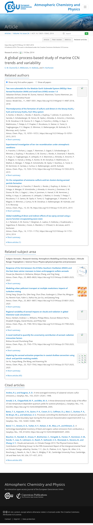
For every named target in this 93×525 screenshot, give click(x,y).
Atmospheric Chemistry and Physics (57, 6)
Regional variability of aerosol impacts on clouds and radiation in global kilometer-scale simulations (37, 313)
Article (46, 40)
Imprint (17, 519)
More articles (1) (14, 242)
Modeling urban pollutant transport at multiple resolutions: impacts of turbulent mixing (37, 290)
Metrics (68, 40)
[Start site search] (86, 33)
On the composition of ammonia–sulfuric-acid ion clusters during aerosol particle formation (38, 181)
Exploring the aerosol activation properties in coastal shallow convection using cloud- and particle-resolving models (40, 357)
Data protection (29, 519)
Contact (8, 519)
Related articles (80, 40)
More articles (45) (14, 375)
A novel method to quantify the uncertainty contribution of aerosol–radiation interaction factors (40, 336)
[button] (64, 33)
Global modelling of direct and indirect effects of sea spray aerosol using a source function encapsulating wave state (38, 217)
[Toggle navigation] (85, 7)
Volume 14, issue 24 (21, 33)
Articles (8, 33)
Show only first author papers (20, 82)
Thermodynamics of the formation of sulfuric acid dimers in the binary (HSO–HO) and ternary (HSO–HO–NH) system (40, 110)
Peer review (57, 40)
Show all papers (44, 82)
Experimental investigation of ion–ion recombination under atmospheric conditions (37, 146)
